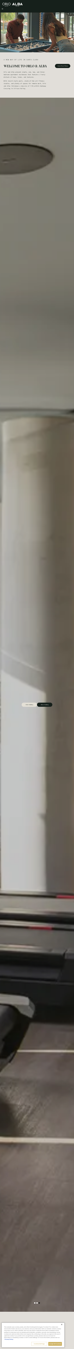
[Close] (62, 1324)
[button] (34, 1303)
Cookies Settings (39, 1344)
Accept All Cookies (55, 1344)
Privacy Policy (9, 1339)
